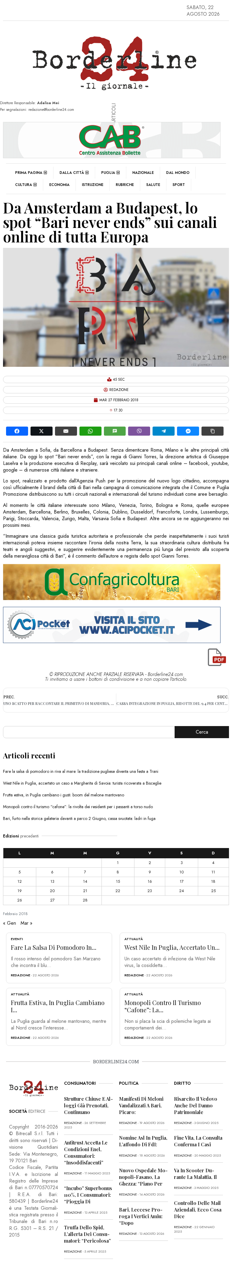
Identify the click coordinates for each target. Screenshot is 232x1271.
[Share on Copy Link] (212, 431)
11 (213, 872)
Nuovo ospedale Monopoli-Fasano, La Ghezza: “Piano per (143, 1177)
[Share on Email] (66, 431)
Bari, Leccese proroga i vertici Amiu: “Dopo (141, 1216)
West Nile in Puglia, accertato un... (172, 947)
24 (181, 891)
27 (52, 900)
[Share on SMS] (115, 431)
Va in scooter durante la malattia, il (195, 1173)
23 (149, 891)
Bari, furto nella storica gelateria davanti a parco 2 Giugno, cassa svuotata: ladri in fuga (79, 818)
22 (117, 891)
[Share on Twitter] (42, 431)
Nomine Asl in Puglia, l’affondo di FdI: (143, 1141)
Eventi (17, 938)
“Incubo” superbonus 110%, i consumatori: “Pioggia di (88, 1195)
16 (150, 881)
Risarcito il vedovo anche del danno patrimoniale (195, 1105)
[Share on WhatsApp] (90, 431)
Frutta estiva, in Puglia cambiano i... (58, 1006)
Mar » (26, 923)
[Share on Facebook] (17, 431)
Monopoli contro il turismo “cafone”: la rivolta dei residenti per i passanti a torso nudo (78, 807)
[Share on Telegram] (164, 431)
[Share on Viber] (139, 431)
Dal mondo (177, 172)
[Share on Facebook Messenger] (188, 431)
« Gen (9, 923)
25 (213, 891)
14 (85, 881)
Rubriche (125, 184)
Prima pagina (28, 172)
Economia (59, 184)
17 (182, 881)
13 (52, 881)
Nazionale (143, 172)
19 (20, 891)
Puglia (108, 172)
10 (181, 872)
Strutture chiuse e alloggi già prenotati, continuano (88, 1105)
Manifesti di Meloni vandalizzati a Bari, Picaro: (141, 1105)
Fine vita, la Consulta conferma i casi (198, 1141)
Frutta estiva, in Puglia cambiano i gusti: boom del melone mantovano (63, 795)
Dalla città (72, 172)
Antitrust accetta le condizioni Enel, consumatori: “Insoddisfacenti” (86, 1152)
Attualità (133, 938)
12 (20, 881)
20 (52, 891)
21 (85, 891)
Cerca (202, 731)
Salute (153, 184)
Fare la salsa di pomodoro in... (53, 947)
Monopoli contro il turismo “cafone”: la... (162, 1006)
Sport (178, 184)
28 (85, 900)
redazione (20, 975)
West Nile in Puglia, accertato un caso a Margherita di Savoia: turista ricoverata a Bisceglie (82, 783)
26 (19, 900)
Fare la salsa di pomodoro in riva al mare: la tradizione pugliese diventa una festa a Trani (80, 771)
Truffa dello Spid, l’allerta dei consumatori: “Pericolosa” (87, 1234)
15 (118, 881)
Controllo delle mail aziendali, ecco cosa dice (197, 1209)
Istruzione (92, 184)
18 (213, 881)
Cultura (23, 184)
